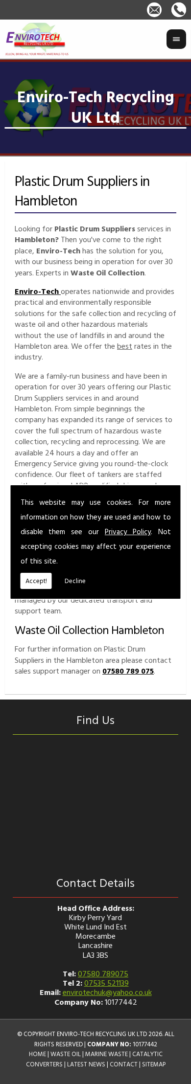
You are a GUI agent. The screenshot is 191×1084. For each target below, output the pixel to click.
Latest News (86, 1064)
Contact (124, 1064)
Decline (75, 581)
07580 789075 (103, 973)
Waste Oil (65, 1054)
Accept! (36, 581)
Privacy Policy (128, 531)
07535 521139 (106, 983)
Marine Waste (106, 1054)
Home (37, 1054)
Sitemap (154, 1064)
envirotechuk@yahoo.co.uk (107, 992)
